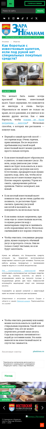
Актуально (5, 41)
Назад (9, 375)
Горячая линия (35, 3)
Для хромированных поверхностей (19, 271)
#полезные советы (11, 351)
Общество (16, 41)
